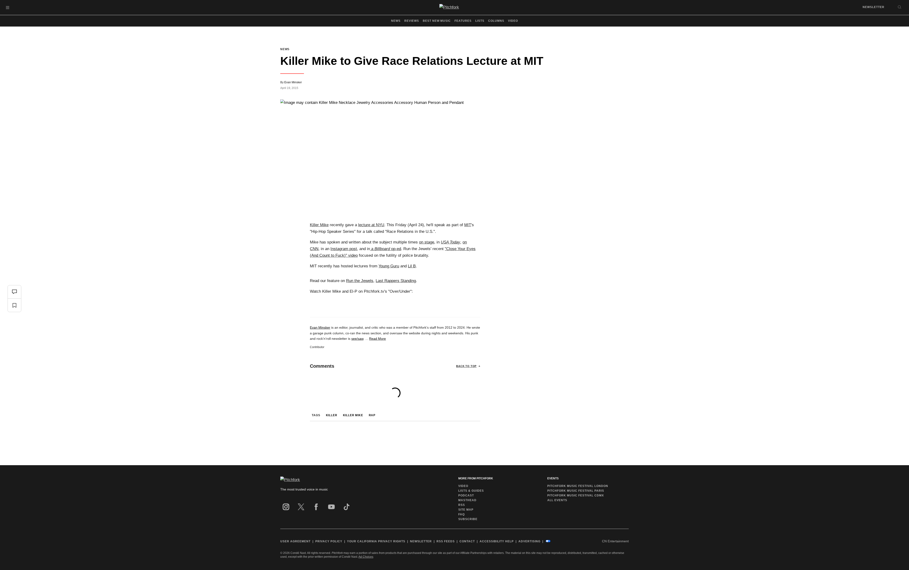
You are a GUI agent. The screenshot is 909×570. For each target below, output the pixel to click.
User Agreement (295, 541)
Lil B (412, 266)
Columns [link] (496, 20)
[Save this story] (14, 305)
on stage (426, 242)
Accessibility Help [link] (497, 541)
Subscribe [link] (467, 519)
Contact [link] (467, 541)
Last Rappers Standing (396, 280)
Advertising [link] (529, 541)
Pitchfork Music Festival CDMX (575, 495)
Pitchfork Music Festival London (577, 486)
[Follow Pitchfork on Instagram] (286, 507)
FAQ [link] (461, 514)
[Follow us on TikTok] (346, 507)
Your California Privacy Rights (376, 541)
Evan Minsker (293, 82)
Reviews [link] (411, 20)
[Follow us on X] (301, 507)
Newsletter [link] (873, 7)
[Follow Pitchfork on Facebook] (316, 507)
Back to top (466, 366)
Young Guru (389, 266)
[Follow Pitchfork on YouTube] (331, 507)
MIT (467, 225)
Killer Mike (319, 225)
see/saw (357, 338)
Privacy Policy (328, 541)
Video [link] (513, 20)
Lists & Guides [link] (471, 490)
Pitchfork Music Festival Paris (575, 490)
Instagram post (343, 249)
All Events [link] (557, 500)
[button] (7, 7)
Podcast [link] (466, 495)
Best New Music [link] (437, 20)
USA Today (450, 242)
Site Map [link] (465, 509)
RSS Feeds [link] (446, 541)
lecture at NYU (371, 225)
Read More (377, 338)
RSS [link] (461, 505)
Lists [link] (479, 20)
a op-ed (385, 249)
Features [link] (463, 20)
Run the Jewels (359, 280)
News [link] (396, 20)
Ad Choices (365, 556)
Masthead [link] (467, 500)
